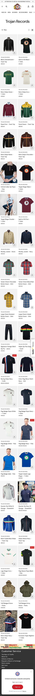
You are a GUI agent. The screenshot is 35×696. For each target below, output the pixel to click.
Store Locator (6, 663)
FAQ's (3, 667)
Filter (5, 30)
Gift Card (4, 665)
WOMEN (14, 12)
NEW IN (3, 12)
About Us (4, 656)
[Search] (6, 6)
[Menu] (2, 6)
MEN (9, 12)
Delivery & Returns (7, 659)
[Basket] (33, 6)
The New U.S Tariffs (8, 654)
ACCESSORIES (23, 12)
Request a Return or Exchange (11, 661)
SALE (30, 12)
